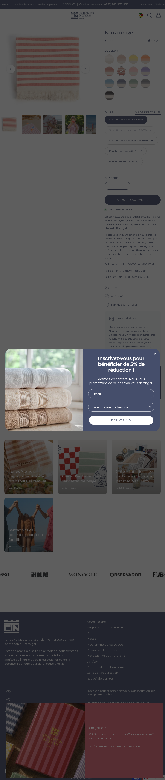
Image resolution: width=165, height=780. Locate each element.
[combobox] (120, 407)
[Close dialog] (155, 353)
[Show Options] (150, 407)
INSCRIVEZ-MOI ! (121, 420)
